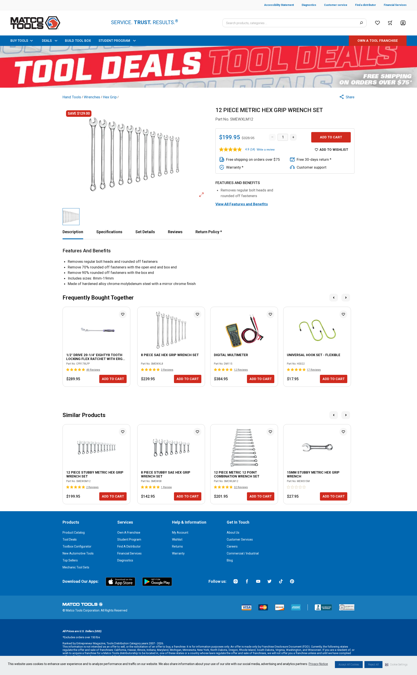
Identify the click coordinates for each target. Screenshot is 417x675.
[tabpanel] (208, 267)
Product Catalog (74, 532)
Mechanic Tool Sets (76, 567)
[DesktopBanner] (208, 67)
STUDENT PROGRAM (114, 41)
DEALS (47, 41)
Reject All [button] (373, 664)
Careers (232, 546)
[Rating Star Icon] (68, 369)
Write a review (266, 149)
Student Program (129, 539)
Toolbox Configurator (77, 546)
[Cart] (390, 22)
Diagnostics (125, 560)
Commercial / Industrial (243, 553)
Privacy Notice (318, 664)
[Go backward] (333, 297)
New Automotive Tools (78, 553)
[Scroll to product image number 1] (71, 216)
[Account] (403, 23)
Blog (230, 560)
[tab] (73, 231)
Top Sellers (70, 560)
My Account (180, 532)
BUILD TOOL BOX (78, 41)
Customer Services (240, 539)
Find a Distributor (129, 546)
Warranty (178, 553)
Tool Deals (70, 539)
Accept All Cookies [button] (349, 664)
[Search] (361, 23)
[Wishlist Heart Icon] (123, 314)
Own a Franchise (128, 532)
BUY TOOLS (19, 41)
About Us (233, 532)
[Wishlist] (377, 22)
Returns (177, 546)
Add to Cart (331, 137)
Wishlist (177, 539)
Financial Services (129, 553)
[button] (396, 664)
